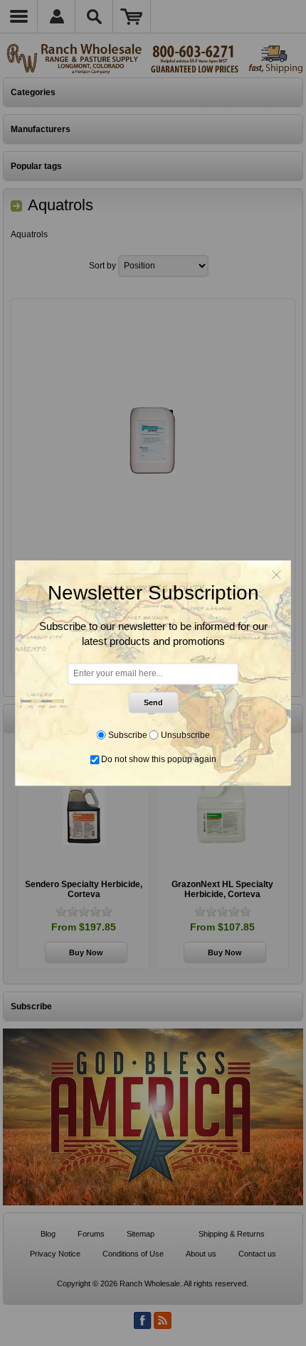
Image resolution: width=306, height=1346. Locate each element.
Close (277, 574)
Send (153, 702)
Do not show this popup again (158, 759)
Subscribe (127, 735)
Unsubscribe (185, 735)
